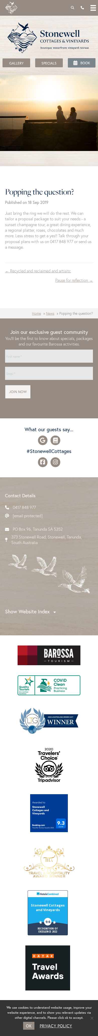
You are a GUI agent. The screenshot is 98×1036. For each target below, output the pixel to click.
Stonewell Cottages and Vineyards (48, 907)
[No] (91, 1018)
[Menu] (93, 8)
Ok (29, 1025)
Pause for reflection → (74, 280)
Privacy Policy (56, 1025)
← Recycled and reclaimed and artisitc (38, 270)
